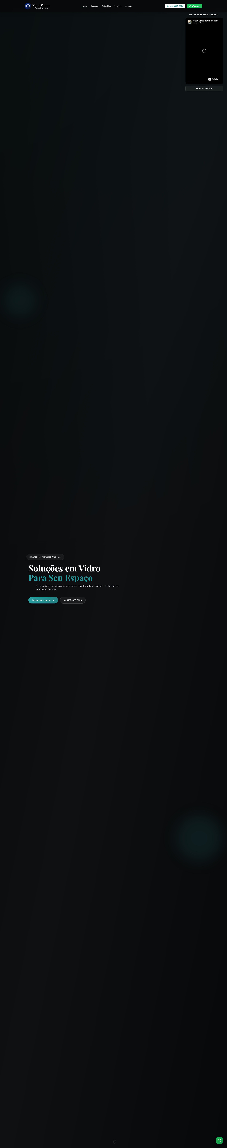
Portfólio (118, 6)
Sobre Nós (106, 6)
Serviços (94, 6)
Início (85, 6)
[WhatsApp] (219, 1140)
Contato (128, 6)
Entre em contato (204, 88)
